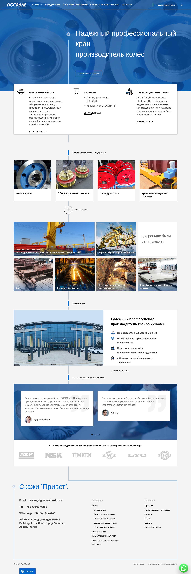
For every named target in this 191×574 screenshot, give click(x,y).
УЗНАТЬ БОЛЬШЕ (92, 113)
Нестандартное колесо (104, 527)
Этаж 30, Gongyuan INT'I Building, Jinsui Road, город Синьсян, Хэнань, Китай (42, 523)
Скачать (148, 523)
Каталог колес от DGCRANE (101, 105)
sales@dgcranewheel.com (46, 500)
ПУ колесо (127, 5)
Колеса (35, 5)
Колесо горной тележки (104, 514)
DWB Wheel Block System (75, 5)
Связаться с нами (166, 5)
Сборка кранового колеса (105, 523)
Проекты (149, 505)
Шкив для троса (52, 5)
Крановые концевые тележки (104, 5)
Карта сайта (138, 564)
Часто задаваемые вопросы (157, 510)
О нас (147, 518)
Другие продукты (81, 210)
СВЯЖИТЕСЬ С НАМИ (89, 73)
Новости (148, 514)
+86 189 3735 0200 (44, 513)
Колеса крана (100, 510)
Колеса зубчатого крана (104, 518)
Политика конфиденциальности (162, 564)
